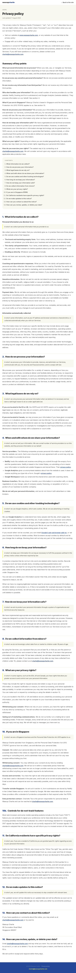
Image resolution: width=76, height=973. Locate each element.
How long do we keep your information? (20, 180)
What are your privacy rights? (17, 189)
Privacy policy (46, 966)
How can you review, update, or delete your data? (24, 205)
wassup (8, 2)
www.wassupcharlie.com (28, 35)
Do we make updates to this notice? (19, 198)
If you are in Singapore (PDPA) (17, 192)
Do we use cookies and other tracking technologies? (25, 176)
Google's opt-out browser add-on (54, 533)
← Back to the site (67, 2)
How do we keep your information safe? (20, 183)
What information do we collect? (18, 164)
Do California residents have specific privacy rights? (25, 195)
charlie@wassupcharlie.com (12, 54)
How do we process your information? (20, 167)
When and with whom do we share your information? (25, 173)
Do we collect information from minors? (20, 186)
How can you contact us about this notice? (21, 202)
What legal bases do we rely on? (18, 170)
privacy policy (65, 467)
